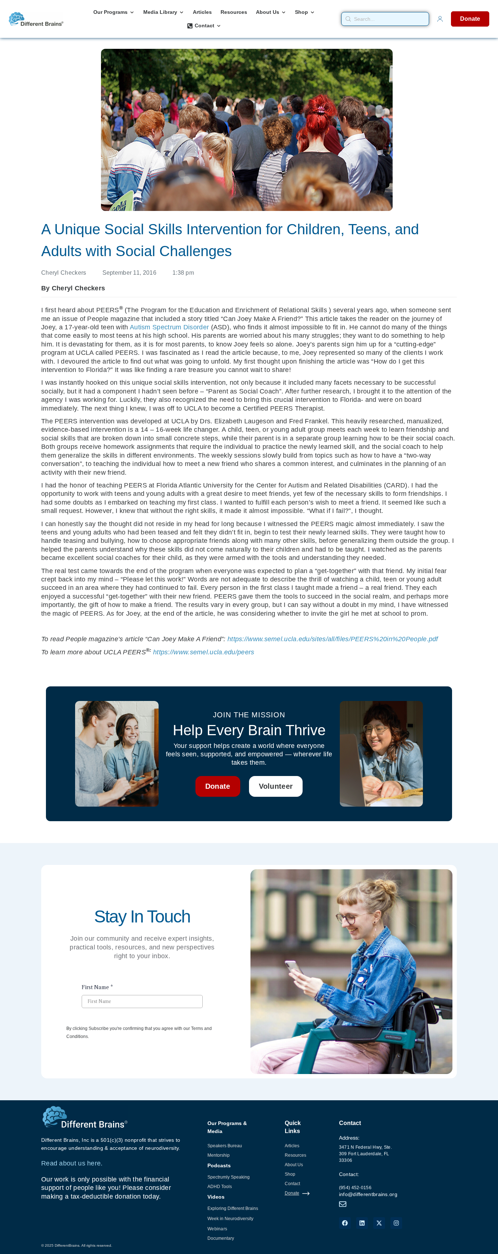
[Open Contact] (218, 26)
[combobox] (385, 19)
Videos (216, 1197)
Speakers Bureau (224, 1145)
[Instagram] (396, 1223)
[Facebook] (345, 1223)
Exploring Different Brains (232, 1208)
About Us (294, 1164)
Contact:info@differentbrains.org (368, 1184)
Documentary (220, 1238)
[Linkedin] (362, 1223)
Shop (290, 1174)
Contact (292, 1183)
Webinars (217, 1228)
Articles (292, 1145)
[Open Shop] (312, 12)
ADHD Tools (219, 1186)
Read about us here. (72, 1163)
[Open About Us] (283, 12)
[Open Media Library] (181, 12)
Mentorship (218, 1155)
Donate (292, 1193)
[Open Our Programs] (132, 12)
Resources (295, 1155)
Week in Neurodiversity (230, 1218)
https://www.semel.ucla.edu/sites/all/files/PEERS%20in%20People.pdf (332, 639)
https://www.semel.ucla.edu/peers (203, 652)
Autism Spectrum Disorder (169, 327)
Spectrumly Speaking (228, 1177)
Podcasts (219, 1165)
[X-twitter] (379, 1223)
